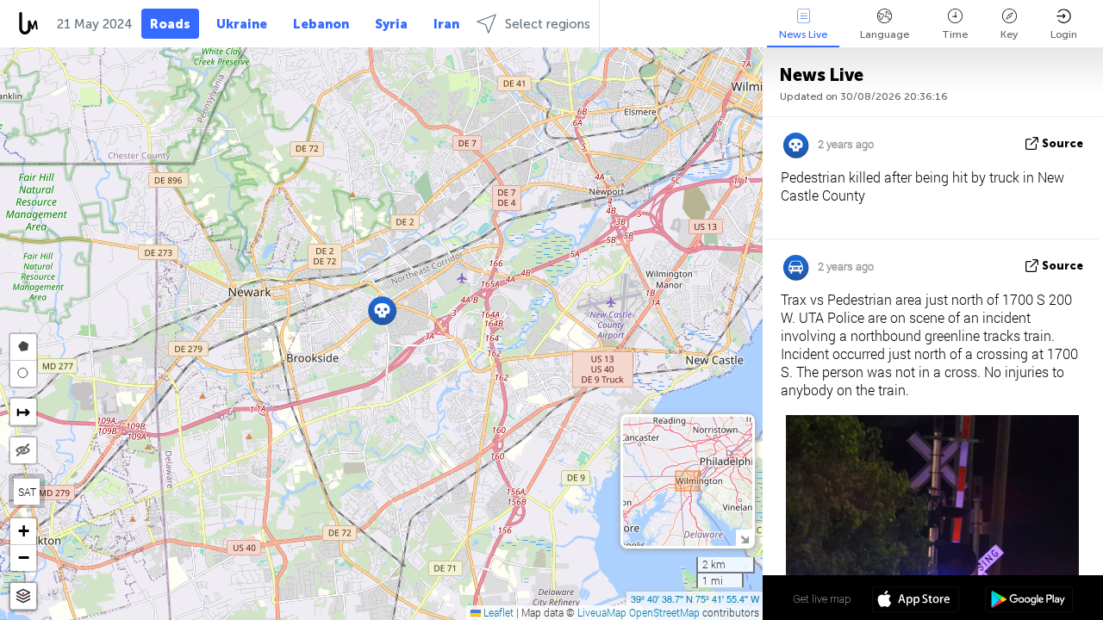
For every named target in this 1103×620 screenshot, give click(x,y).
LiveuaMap (601, 612)
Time (955, 34)
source (1062, 143)
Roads (170, 24)
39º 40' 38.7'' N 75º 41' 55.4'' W (695, 598)
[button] (382, 310)
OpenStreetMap (664, 612)
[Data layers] (23, 596)
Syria (391, 24)
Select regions (547, 24)
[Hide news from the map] (23, 450)
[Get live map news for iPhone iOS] (915, 601)
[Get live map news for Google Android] (1028, 601)
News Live (803, 34)
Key (1009, 34)
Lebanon (321, 24)
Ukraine (241, 24)
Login (1063, 34)
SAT (27, 492)
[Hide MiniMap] (744, 538)
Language (884, 34)
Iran (446, 24)
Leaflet (497, 612)
